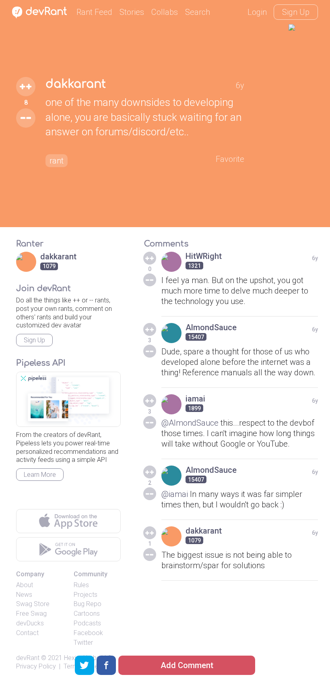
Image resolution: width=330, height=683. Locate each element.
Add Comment (187, 665)
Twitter (83, 642)
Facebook (88, 633)
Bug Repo (87, 604)
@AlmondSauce (190, 423)
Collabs (164, 12)
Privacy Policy (36, 666)
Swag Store (33, 604)
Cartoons (87, 613)
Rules (81, 585)
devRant (27, 658)
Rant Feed (94, 12)
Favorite (230, 159)
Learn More (40, 474)
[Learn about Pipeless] (68, 399)
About (24, 585)
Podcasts (87, 623)
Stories (132, 12)
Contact (27, 633)
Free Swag (31, 613)
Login (257, 12)
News (24, 594)
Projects (85, 594)
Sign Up (295, 12)
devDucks (30, 623)
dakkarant (75, 84)
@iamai (174, 494)
